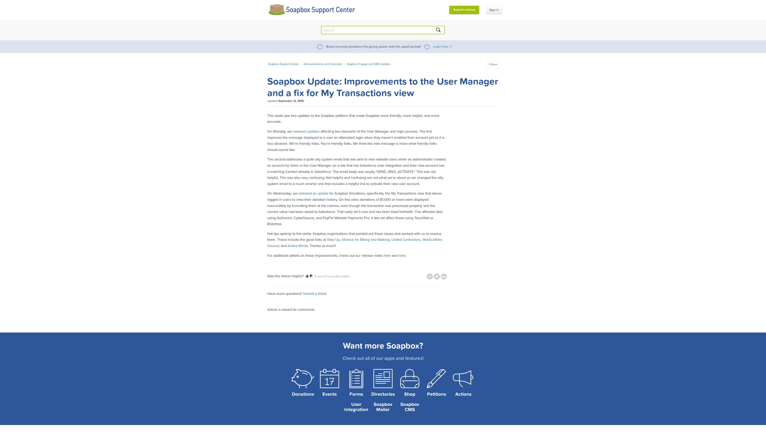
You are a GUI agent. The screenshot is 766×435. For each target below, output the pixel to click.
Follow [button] (493, 64)
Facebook (430, 277)
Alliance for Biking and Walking (366, 239)
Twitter (437, 277)
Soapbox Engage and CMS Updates (369, 64)
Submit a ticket (464, 10)
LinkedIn (444, 277)
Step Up (333, 239)
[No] (311, 276)
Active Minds (298, 245)
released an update (313, 193)
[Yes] (307, 276)
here (387, 255)
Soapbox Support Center (283, 64)
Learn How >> (442, 47)
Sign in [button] (494, 10)
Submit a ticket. (315, 293)
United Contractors (406, 239)
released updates (306, 131)
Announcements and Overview (323, 64)
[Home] (312, 9)
